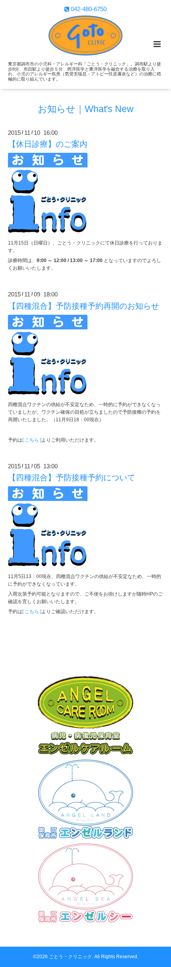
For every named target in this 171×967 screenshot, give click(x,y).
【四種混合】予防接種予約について (71, 477)
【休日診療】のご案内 (47, 144)
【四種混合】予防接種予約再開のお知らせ (83, 305)
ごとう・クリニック (70, 956)
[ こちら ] (31, 440)
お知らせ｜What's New (86, 109)
